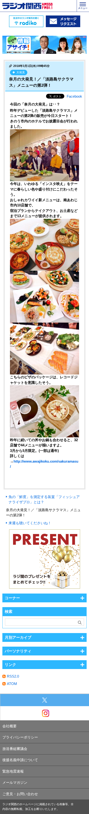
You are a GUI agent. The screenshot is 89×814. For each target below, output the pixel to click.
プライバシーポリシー (20, 737)
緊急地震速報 (13, 771)
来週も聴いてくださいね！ (30, 523)
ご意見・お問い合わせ (20, 794)
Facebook (74, 96)
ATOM (12, 684)
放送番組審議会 (14, 749)
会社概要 (9, 726)
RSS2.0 (13, 676)
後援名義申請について (20, 760)
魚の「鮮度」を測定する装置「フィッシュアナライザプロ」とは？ (44, 499)
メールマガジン (14, 782)
